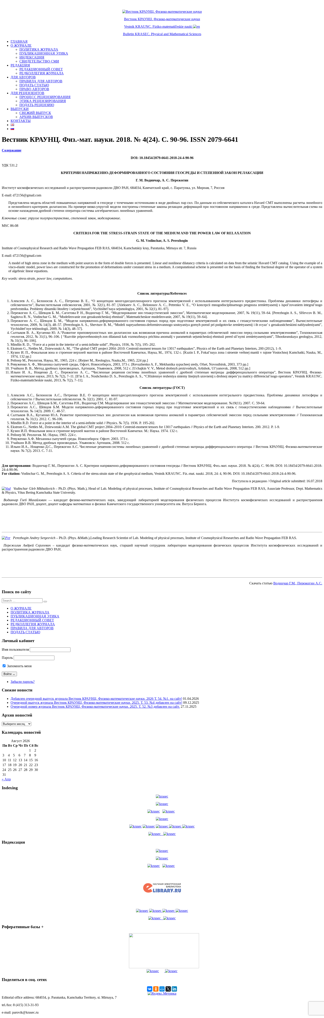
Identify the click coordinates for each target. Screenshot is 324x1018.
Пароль (7, 658)
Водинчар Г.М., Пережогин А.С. (297, 583)
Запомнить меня (19, 666)
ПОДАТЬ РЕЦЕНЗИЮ (36, 105)
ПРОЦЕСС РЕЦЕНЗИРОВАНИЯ (45, 97)
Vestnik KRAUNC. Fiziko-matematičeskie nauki (158, 26)
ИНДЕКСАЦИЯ (31, 57)
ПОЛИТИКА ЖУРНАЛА (38, 49)
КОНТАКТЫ (21, 121)
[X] (168, 989)
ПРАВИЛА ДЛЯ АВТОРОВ (40, 81)
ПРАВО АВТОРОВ (34, 89)
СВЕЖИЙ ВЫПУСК (35, 113)
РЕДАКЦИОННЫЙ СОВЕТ (41, 69)
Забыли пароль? (23, 682)
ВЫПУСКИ (20, 109)
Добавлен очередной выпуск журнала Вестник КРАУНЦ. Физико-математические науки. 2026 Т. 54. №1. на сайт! (96, 698)
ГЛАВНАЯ (19, 41)
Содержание (11, 150)
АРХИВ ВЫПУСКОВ (36, 117)
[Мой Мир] (162, 989)
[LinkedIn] (174, 989)
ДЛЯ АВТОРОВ (23, 77)
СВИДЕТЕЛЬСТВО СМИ (39, 61)
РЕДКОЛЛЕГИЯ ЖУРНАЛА (41, 73)
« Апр (6, 779)
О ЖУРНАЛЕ (21, 45)
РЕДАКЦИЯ (20, 65)
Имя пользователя (15, 649)
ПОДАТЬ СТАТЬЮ (34, 85)
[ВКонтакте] (149, 989)
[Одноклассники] (155, 989)
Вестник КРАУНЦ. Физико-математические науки (162, 19)
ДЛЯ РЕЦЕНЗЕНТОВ (27, 93)
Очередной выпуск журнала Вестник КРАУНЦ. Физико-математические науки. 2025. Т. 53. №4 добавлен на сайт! (96, 702)
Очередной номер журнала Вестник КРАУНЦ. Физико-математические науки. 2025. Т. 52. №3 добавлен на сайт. (95, 706)
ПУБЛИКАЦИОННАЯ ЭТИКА (43, 53)
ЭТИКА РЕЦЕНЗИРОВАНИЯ (42, 101)
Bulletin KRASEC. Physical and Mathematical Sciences (162, 34)
